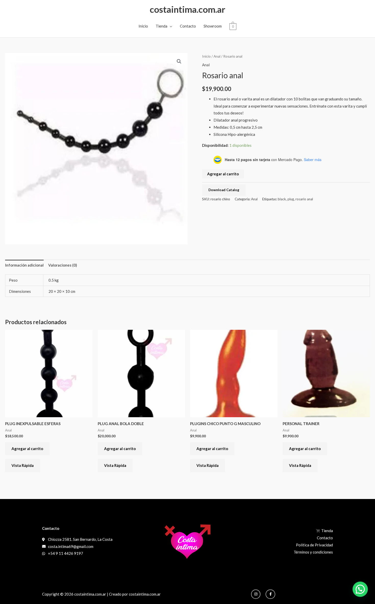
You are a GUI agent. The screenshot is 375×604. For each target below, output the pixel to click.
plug (291, 199)
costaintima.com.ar (187, 9)
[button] (179, 61)
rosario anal (304, 199)
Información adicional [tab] (24, 265)
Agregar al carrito (223, 174)
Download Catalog (223, 190)
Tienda (161, 26)
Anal (217, 56)
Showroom (213, 26)
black (282, 199)
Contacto (188, 26)
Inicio (143, 26)
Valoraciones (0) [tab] (62, 265)
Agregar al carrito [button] (27, 448)
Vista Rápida (22, 465)
